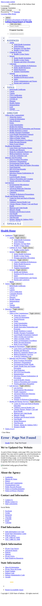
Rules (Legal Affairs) (16, 144)
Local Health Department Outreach (21, 134)
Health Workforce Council (18, 130)
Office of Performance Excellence (21, 140)
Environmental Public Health (19, 163)
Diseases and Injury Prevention (24, 62)
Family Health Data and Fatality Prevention (24, 165)
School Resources (15, 215)
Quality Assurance (15, 186)
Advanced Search (11, 550)
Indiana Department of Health (18, 22)
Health (7, 443)
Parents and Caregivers (21, 83)
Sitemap (8, 554)
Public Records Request (13, 487)
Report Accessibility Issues (14, 590)
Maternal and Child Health (18, 208)
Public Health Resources (22, 68)
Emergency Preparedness (18, 161)
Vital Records (14, 217)
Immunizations (14, 105)
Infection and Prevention (13, 158)
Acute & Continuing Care (18, 156)
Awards (7, 577)
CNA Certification (15, 95)
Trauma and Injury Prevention (19, 181)
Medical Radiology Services (19, 154)
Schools (12, 73)
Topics (10, 87)
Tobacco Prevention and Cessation (21, 179)
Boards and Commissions (14, 483)
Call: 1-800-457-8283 (12, 537)
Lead (11, 107)
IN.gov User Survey (12, 548)
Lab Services (9, 183)
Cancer (11, 91)
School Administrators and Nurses (25, 81)
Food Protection (14, 167)
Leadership (9, 477)
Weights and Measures (17, 150)
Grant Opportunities (16, 125)
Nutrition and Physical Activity (19, 212)
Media (11, 85)
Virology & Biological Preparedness (21, 194)
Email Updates (10, 571)
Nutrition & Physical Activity (24, 77)
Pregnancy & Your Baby (22, 48)
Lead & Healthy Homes (17, 177)
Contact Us (9, 500)
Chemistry (12, 192)
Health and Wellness (21, 75)
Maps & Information (12, 567)
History (7, 481)
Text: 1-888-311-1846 (12, 539)
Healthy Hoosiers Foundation (19, 132)
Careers (12, 93)
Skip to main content (8, 2)
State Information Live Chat (14, 532)
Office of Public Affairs (17, 138)
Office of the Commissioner (14, 115)
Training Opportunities (21, 71)
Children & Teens (15, 52)
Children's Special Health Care (19, 202)
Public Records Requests (17, 142)
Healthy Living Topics (21, 50)
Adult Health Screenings (22, 44)
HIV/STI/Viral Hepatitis (17, 169)
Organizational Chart (12, 485)
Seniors (12, 56)
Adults (11, 42)
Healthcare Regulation (12, 146)
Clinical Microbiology (16, 190)
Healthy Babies (14, 103)
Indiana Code (9, 573)
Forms (11, 123)
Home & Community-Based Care (20, 152)
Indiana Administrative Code (15, 575)
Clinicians (12, 64)
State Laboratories (11, 504)
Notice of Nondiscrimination (15, 489)
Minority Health (14, 210)
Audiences (13, 40)
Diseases (12, 101)
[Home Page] (7, 38)
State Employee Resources (14, 558)
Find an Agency (10, 535)
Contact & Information (17, 119)
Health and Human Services (14, 196)
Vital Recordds (14, 111)
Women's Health (15, 221)
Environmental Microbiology (19, 185)
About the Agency (15, 117)
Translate (17, 12)
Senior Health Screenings (22, 58)
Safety (16, 79)
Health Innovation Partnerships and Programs (24, 129)
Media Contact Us (11, 502)
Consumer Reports (15, 97)
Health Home (8, 230)
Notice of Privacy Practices (14, 491)
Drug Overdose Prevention (18, 159)
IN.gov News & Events (13, 569)
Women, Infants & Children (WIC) (21, 219)
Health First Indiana (16, 127)
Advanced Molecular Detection (20, 188)
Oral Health (13, 214)
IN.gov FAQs (10, 556)
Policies (7, 552)
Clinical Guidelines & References (25, 66)
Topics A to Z (14, 223)
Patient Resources (20, 70)
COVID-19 (13, 99)
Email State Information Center (15, 534)
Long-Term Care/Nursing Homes (20, 148)
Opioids (12, 109)
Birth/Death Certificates (17, 89)
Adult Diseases (19, 46)
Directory (12, 113)
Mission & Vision (11, 479)
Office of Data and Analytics (19, 136)
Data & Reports (14, 121)
